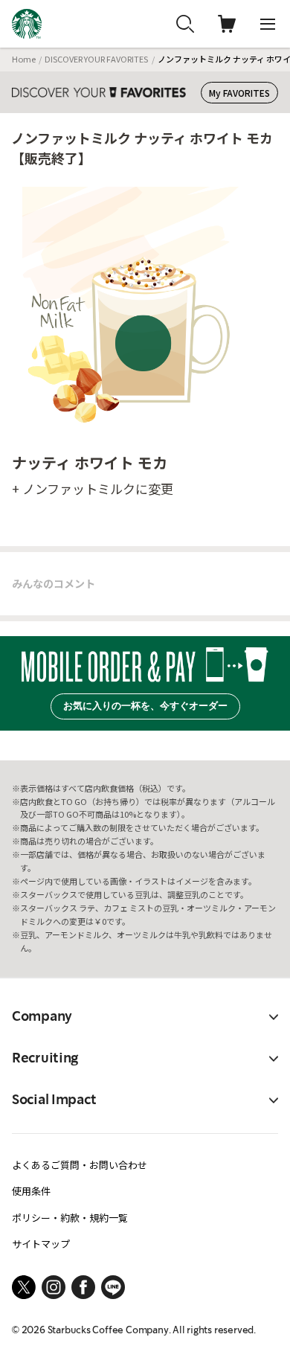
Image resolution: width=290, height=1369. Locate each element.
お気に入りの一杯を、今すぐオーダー (145, 705)
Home (24, 59)
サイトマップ (41, 1244)
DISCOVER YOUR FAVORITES (96, 59)
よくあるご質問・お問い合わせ (79, 1165)
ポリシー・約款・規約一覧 (70, 1218)
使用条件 (31, 1191)
